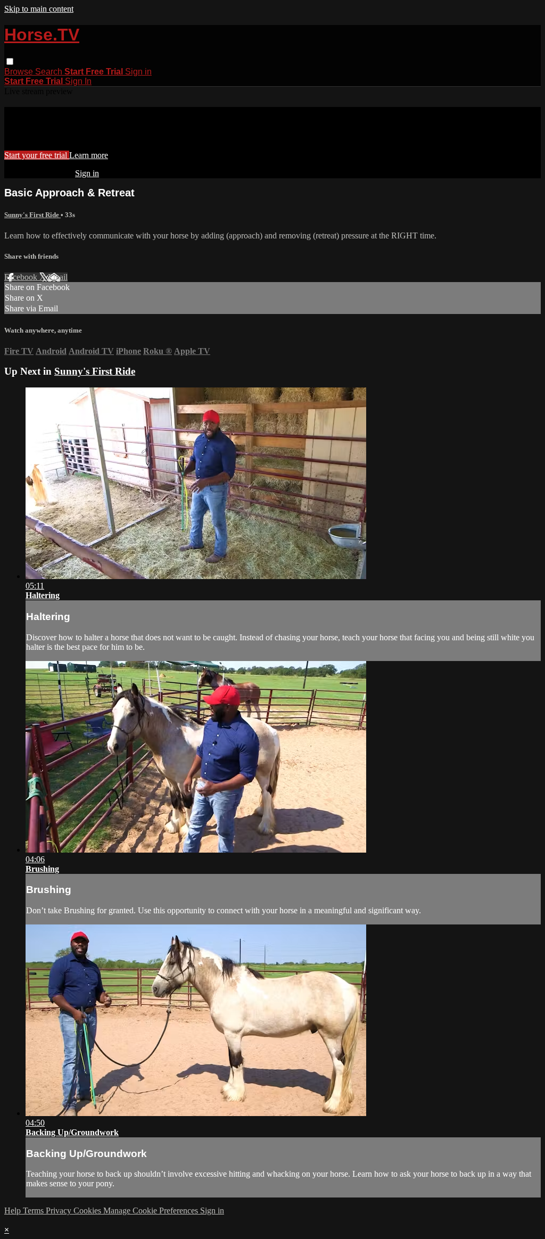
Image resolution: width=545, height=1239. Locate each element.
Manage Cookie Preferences (151, 1210)
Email (58, 277)
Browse (19, 71)
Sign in (138, 71)
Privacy (59, 1210)
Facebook (21, 277)
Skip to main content (38, 8)
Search (49, 71)
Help (13, 1210)
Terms (34, 1210)
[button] (9, 61)
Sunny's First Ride (32, 215)
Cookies (88, 1210)
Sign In (78, 81)
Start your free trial (36, 155)
